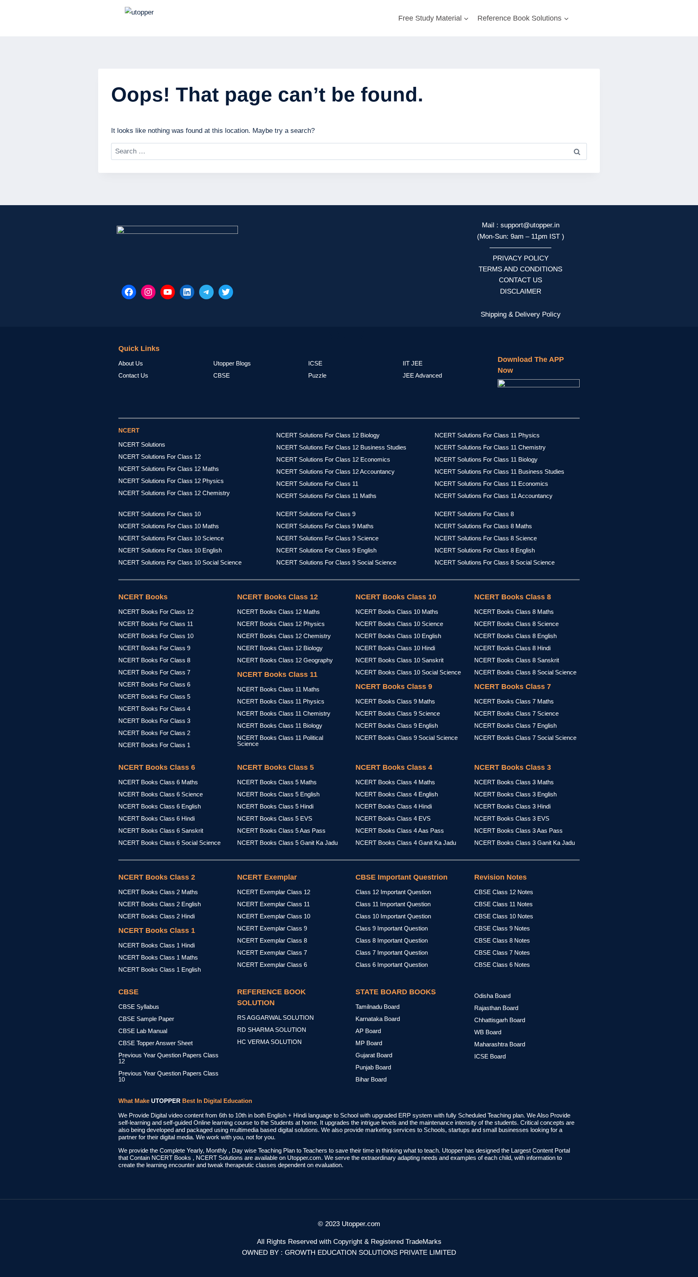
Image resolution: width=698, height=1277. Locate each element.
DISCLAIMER (520, 291)
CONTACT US (520, 280)
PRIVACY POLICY (521, 258)
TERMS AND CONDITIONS (520, 269)
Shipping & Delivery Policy (521, 314)
